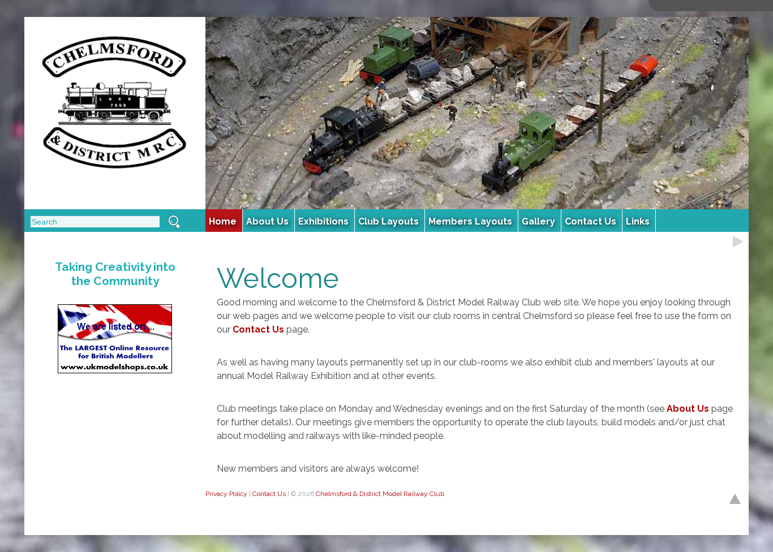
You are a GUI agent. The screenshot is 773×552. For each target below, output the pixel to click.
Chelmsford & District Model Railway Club (380, 494)
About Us (688, 408)
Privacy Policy (226, 494)
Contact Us (258, 329)
